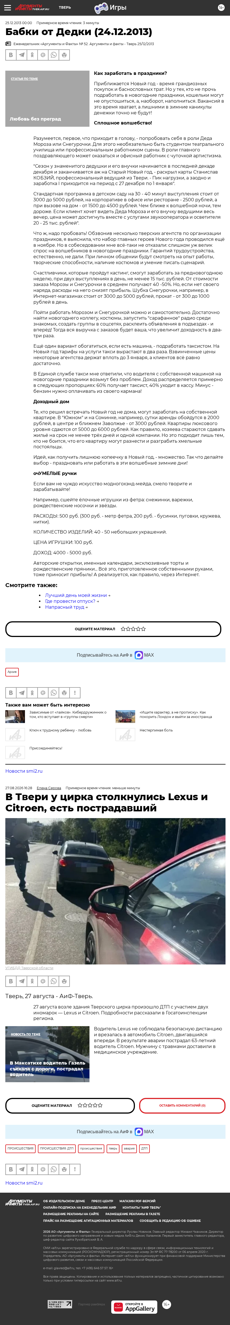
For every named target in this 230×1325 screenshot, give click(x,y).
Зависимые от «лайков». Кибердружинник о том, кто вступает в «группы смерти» (68, 714)
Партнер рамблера (91, 1304)
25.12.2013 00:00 (18, 23)
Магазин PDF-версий (137, 1201)
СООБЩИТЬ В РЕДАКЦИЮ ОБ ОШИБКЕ (170, 1221)
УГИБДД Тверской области (29, 968)
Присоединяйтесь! (45, 748)
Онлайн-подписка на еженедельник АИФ (79, 1207)
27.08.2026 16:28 (18, 788)
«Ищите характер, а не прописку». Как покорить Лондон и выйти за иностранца (176, 714)
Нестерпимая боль (156, 730)
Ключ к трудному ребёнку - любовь (60, 730)
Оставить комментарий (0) (182, 1105)
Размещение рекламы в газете (132, 1214)
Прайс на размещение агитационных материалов (88, 1221)
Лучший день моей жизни (76, 595)
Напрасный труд (64, 607)
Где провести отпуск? (70, 601)
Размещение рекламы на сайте (71, 1214)
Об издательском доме (64, 1201)
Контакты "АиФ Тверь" (142, 1207)
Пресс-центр (102, 1201)
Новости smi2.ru (24, 771)
